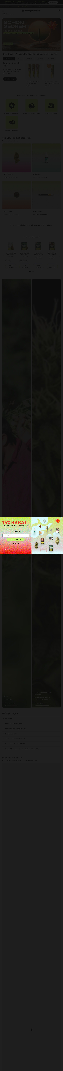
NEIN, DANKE (15, 543)
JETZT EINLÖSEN (16, 539)
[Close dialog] (61, 518)
